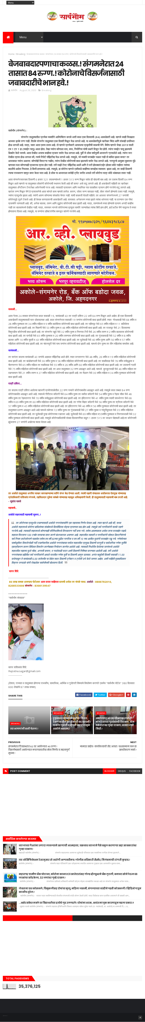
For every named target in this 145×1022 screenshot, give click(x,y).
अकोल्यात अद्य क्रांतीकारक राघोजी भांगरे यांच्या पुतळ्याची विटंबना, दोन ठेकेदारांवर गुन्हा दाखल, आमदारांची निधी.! (115, 723)
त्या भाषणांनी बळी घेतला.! (24, 728)
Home (11, 54)
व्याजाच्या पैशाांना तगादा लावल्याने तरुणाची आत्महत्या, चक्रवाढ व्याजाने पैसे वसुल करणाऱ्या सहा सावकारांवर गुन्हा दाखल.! (78, 847)
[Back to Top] (140, 1018)
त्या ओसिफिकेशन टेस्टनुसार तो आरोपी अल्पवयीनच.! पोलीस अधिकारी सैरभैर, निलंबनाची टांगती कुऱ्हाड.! (74, 860)
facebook (134, 771)
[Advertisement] (72, 804)
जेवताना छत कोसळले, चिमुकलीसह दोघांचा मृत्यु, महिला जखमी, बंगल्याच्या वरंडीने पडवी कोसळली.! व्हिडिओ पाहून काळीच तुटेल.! (80, 890)
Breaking (20, 54)
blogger (109, 771)
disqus (122, 771)
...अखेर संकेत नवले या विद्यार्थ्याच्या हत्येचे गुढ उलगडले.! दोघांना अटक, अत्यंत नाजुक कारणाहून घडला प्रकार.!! (76, 903)
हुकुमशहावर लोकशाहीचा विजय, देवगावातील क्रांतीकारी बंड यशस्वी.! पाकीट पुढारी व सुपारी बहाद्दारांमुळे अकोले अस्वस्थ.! (72, 723)
